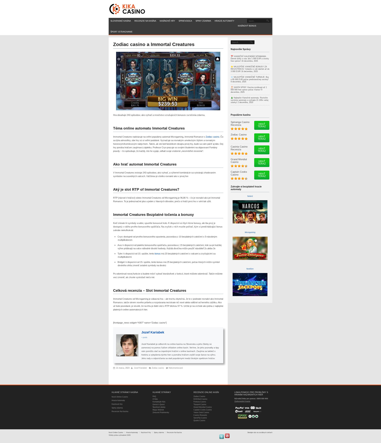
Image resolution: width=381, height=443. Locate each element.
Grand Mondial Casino (239, 161)
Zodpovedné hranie (242, 401)
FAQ (154, 396)
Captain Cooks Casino (239, 173)
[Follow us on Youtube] (227, 435)
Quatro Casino (199, 420)
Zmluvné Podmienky (161, 412)
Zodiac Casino (239, 134)
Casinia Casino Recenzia (239, 148)
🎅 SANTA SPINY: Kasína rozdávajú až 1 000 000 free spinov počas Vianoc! (249, 88)
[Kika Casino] (127, 9)
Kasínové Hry (117, 404)
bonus (158, 253)
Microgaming (250, 232)
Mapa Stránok (158, 410)
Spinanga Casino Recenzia (240, 123)
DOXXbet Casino (200, 399)
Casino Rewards (200, 415)
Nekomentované (176, 368)
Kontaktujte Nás (159, 402)
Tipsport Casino (199, 404)
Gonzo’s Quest (158, 404)
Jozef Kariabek (152, 332)
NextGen (250, 269)
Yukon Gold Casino (201, 412)
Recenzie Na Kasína (120, 411)
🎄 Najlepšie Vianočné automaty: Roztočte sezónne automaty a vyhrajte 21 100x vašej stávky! (249, 100)
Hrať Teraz (262, 125)
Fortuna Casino (199, 402)
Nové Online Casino (120, 397)
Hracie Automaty (118, 400)
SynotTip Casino (200, 418)
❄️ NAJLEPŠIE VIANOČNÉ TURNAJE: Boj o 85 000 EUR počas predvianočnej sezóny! (250, 78)
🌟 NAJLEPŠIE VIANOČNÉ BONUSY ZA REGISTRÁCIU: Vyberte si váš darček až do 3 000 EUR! (250, 68)
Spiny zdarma (117, 408)
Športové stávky (159, 407)
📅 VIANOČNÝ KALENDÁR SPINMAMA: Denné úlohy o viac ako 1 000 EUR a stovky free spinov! (250, 58)
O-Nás (155, 399)
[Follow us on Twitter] (221, 436)
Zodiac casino (212, 136)
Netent (250, 196)
